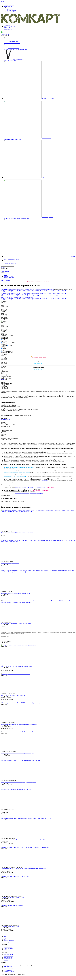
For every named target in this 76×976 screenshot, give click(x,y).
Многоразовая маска (7, 351)
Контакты (6, 3)
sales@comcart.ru (45, 480)
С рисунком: (4, 338)
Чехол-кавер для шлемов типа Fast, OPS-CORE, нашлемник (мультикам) (19, 724)
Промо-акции (10, 9)
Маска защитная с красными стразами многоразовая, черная (16, 623)
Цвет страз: (3, 347)
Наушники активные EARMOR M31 (10, 926)
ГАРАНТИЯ (7, 27)
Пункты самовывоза (9, 5)
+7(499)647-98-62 (8, 966)
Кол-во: (2, 373)
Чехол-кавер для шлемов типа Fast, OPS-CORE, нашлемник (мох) (17, 753)
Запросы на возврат (9, 276)
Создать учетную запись (10, 938)
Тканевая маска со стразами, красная (10, 563)
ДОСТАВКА (7, 25)
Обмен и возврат (8, 958)
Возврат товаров (8, 6)
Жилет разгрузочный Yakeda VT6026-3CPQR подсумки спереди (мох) (18, 782)
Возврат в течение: (5, 352)
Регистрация (7, 280)
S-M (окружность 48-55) (8, 342)
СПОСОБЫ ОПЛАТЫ (9, 26)
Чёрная (10, 345)
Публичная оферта (11, 11)
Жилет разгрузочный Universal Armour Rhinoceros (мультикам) (16, 666)
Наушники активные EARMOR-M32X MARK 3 (13, 897)
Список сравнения (8, 942)
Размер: (2, 341)
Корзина (3, 269)
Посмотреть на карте (9, 971)
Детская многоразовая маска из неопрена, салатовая (14, 810)
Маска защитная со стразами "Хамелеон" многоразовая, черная (17, 532)
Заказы (5, 275)
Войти (2, 280)
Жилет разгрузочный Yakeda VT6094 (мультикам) (13, 695)
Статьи (5, 949)
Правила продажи (11, 10)
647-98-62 (5, 34)
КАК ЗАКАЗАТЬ (8, 29)
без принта (5, 340)
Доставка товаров (8, 956)
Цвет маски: (4, 344)
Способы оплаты (8, 957)
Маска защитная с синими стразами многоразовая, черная (15, 593)
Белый (4, 348)
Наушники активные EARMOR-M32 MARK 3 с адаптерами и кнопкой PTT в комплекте (23, 868)
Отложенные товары (9, 277)
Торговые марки (8, 947)
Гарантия (6, 960)
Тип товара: (4, 349)
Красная (4, 345)
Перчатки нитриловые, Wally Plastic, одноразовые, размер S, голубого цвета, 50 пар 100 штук (24, 839)
